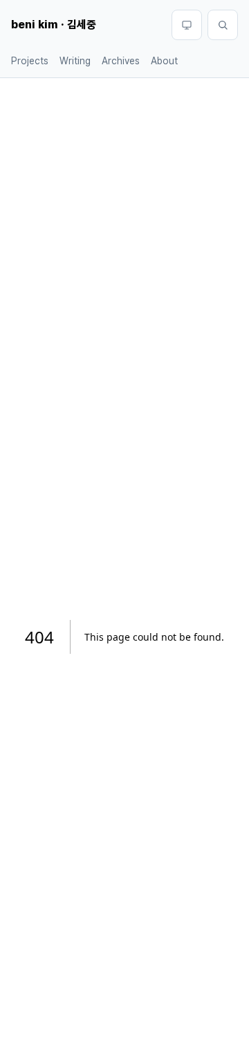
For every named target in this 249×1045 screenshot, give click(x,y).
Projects (29, 60)
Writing (75, 60)
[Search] (223, 25)
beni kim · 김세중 (53, 24)
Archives (121, 60)
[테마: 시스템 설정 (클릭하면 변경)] (187, 25)
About (164, 60)
